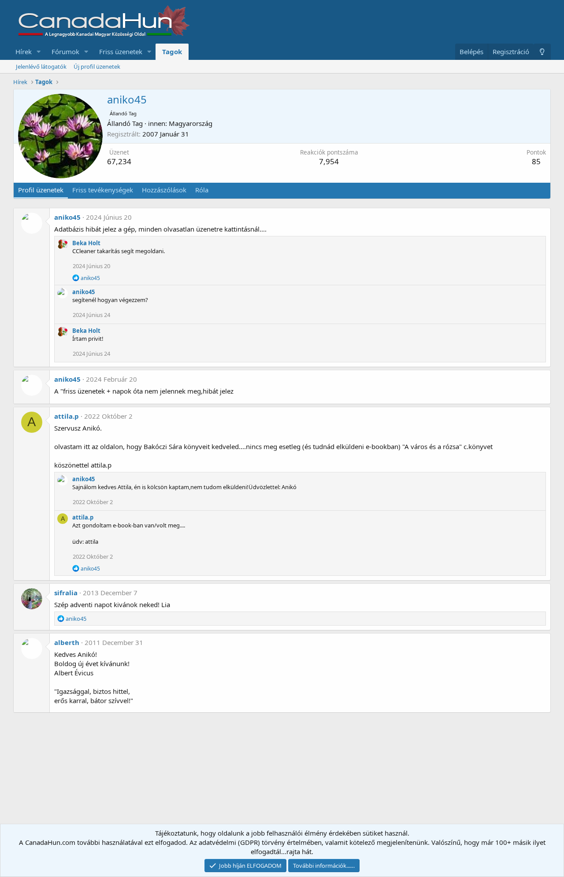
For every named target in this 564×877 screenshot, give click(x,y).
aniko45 (67, 217)
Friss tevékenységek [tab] (102, 189)
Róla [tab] (201, 189)
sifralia (66, 592)
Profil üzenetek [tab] (40, 189)
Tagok (172, 51)
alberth (66, 642)
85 (536, 161)
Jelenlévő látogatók (41, 66)
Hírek (23, 51)
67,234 (119, 161)
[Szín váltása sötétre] (542, 52)
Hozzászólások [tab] (164, 189)
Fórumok (65, 51)
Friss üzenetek (120, 51)
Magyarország (190, 123)
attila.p (66, 416)
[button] (39, 52)
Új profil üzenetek (97, 66)
